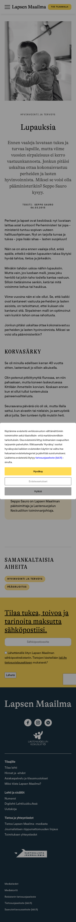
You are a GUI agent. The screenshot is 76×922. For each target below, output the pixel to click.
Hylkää (38, 491)
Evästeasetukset (38, 481)
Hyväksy (38, 471)
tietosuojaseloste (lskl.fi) (48, 458)
